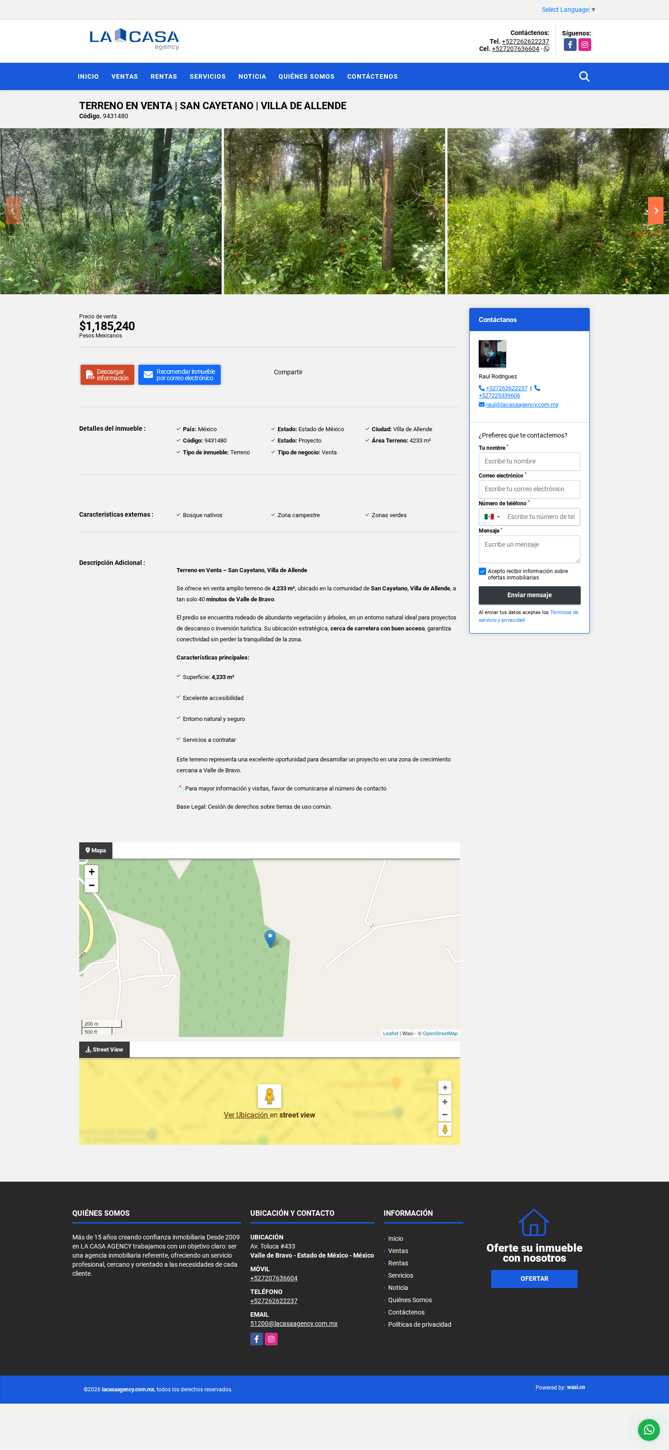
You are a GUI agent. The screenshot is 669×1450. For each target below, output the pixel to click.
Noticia (252, 76)
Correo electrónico (503, 475)
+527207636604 (515, 48)
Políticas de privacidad (419, 1324)
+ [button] (92, 871)
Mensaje (490, 530)
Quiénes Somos (307, 76)
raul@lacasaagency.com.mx (522, 404)
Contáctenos (372, 76)
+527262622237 (525, 41)
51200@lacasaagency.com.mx (294, 1323)
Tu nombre (493, 447)
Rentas (164, 76)
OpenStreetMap (440, 1033)
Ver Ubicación (247, 1115)
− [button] (92, 885)
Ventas (125, 76)
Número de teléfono (504, 503)
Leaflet (390, 1033)
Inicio (88, 76)
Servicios (208, 76)
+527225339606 (499, 395)
